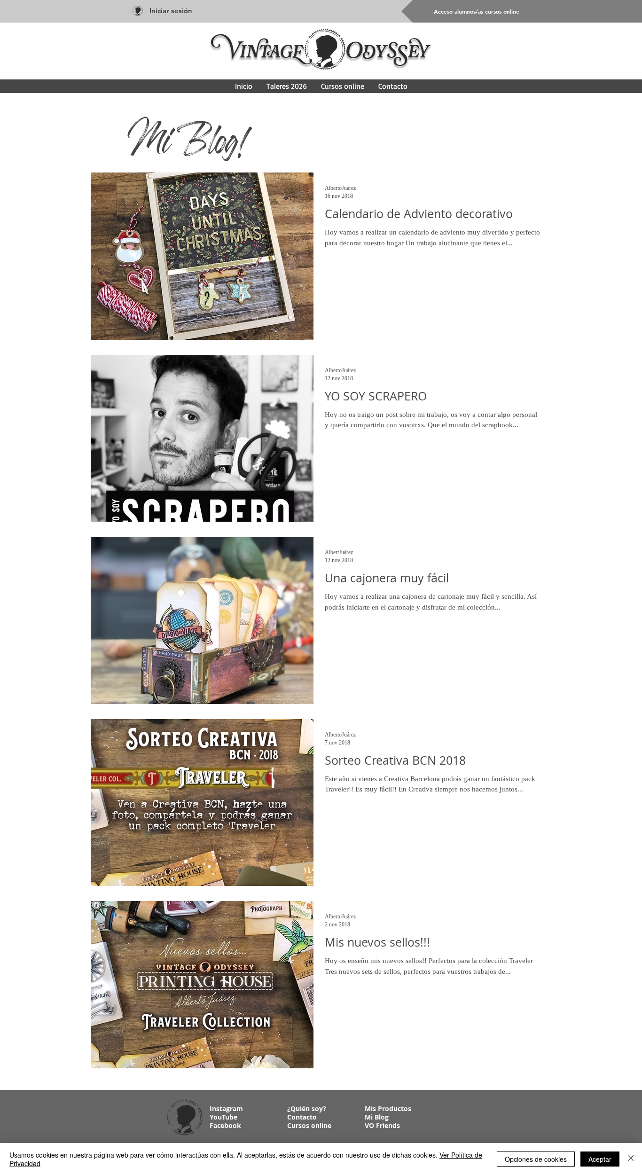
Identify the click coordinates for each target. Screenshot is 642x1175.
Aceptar (599, 1159)
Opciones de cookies (536, 1159)
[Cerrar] (630, 1159)
